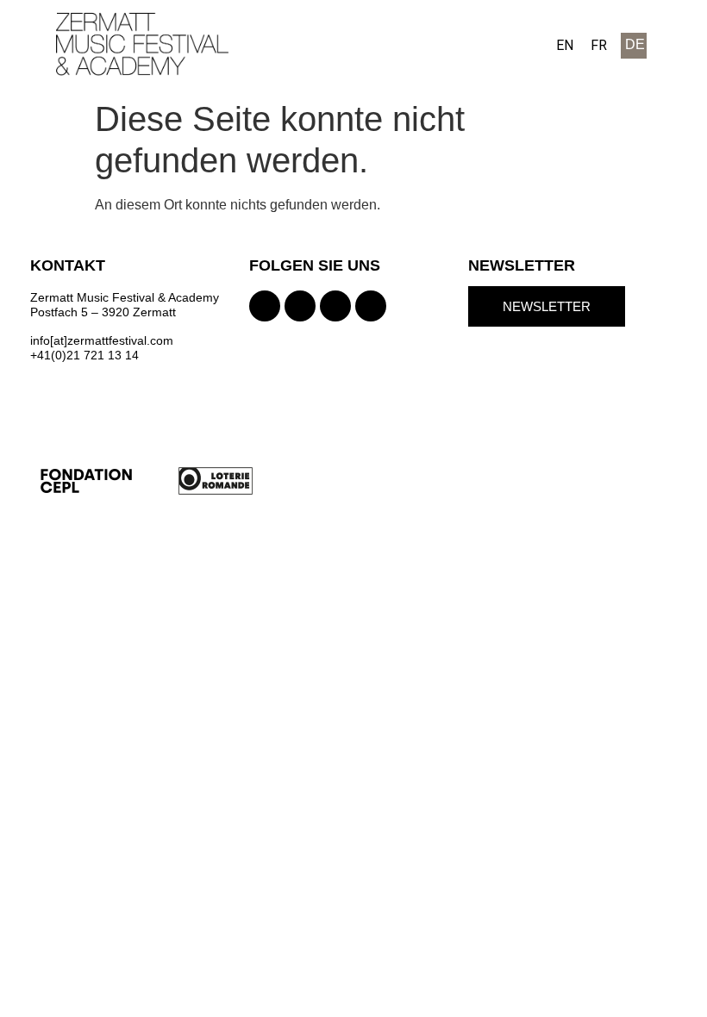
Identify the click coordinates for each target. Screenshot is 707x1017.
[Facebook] (300, 305)
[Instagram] (264, 305)
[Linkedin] (370, 305)
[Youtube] (335, 305)
